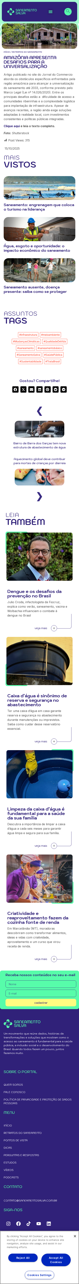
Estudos (10, 1162)
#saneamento (25, 348)
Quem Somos (13, 1084)
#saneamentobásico (50, 348)
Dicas (8, 1147)
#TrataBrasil (52, 361)
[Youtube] (38, 1223)
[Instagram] (8, 1223)
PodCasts (11, 1177)
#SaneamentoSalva (28, 354)
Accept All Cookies (56, 1260)
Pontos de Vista (16, 1140)
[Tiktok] (28, 1223)
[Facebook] (18, 1223)
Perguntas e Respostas (21, 1155)
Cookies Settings (39, 1275)
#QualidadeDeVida (55, 341)
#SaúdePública (53, 354)
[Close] (75, 1236)
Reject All (23, 1257)
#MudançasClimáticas (26, 341)
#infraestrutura (28, 334)
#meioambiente (50, 334)
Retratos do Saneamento (23, 1133)
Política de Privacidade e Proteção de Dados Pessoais (38, 1101)
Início (7, 52)
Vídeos (9, 1170)
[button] (51, 12)
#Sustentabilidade (30, 361)
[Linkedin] (48, 1223)
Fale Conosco (14, 1092)
